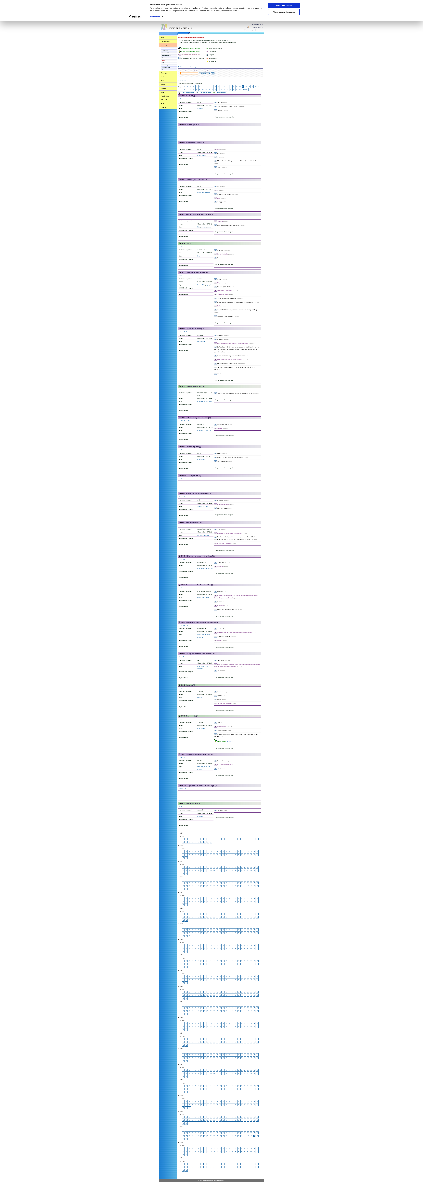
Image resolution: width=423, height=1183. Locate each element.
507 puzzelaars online (256, 27)
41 (230, 89)
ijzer (204, 506)
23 (252, 86)
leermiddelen (201, 285)
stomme (199, 535)
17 (233, 86)
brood (199, 155)
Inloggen (252, 30)
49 (254, 854)
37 (218, 89)
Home (162, 37)
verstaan (203, 227)
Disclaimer (164, 104)
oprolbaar (200, 401)
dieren (199, 597)
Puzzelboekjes (165, 96)
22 (249, 86)
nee (209, 767)
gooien (199, 459)
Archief (163, 60)
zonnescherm (208, 401)
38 (221, 89)
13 (221, 86)
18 (236, 86)
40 (227, 89)
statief (199, 635)
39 (224, 89)
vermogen (204, 568)
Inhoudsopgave (165, 65)
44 (240, 89)
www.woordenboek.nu (219, 1180)
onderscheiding (202, 430)
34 (209, 89)
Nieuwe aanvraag (166, 57)
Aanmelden (259, 30)
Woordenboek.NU (167, 31)
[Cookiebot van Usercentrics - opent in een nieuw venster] (135, 16)
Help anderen (165, 48)
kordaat (199, 769)
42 (233, 89)
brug (198, 728)
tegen (207, 285)
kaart (205, 767)
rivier (206, 666)
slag (203, 597)
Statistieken (164, 77)
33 (206, 89)
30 (196, 89)
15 (227, 86)
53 (189, 935)
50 (257, 854)
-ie (205, 635)
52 (186, 857)
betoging (200, 637)
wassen (208, 192)
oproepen (200, 668)
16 (230, 86)
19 (240, 86)
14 (224, 86)
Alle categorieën (165, 53)
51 (183, 857)
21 (246, 86)
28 (190, 89)
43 (236, 89)
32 (203, 89)
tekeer (199, 192)
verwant (199, 506)
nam (203, 635)
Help (162, 81)
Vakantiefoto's (165, 100)
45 (241, 854)
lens (198, 256)
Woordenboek (165, 41)
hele (208, 635)
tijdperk (199, 341)
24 (255, 86)
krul (198, 816)
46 (244, 854)
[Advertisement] (218, 135)
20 (243, 86)
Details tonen (155, 17)
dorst (211, 285)
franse (202, 666)
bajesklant (206, 535)
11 (215, 86)
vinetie (203, 728)
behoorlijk (200, 767)
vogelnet (200, 108)
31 (199, 89)
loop (198, 666)
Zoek (163, 62)
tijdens (204, 192)
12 (218, 86)
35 (212, 89)
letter (201, 816)
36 (215, 89)
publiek (207, 597)
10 (212, 86)
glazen (204, 459)
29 (193, 89)
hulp (203, 341)
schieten (210, 568)
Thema (163, 69)
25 (258, 86)
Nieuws (163, 84)
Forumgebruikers (166, 67)
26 (184, 89)
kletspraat (200, 697)
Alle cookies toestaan (284, 5)
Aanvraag (164, 45)
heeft (198, 568)
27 (187, 89)
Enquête (163, 88)
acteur (209, 430)
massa (209, 227)
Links (162, 92)
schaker (204, 155)
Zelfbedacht (165, 50)
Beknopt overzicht (166, 55)
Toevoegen (164, 73)
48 (251, 854)
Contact (163, 107)
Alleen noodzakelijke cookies (284, 12)
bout (207, 506)
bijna (198, 227)
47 (248, 854)
